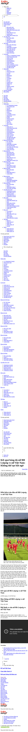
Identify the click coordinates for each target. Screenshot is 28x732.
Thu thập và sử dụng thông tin (11, 716)
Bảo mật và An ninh (8, 723)
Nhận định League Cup (12, 35)
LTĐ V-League (10, 63)
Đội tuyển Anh (10, 27)
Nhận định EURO (11, 203)
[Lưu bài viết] (4, 449)
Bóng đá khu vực (5, 701)
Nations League (10, 86)
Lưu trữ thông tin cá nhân (10, 717)
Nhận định (6, 69)
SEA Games (9, 89)
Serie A (8, 74)
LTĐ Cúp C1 (10, 126)
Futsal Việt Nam (10, 52)
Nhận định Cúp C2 (11, 195)
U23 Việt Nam (10, 51)
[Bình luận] (4, 451)
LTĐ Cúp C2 (10, 136)
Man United (6, 240)
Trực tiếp (6, 98)
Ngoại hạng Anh (7, 23)
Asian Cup (9, 215)
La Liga (8, 39)
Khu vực (6, 209)
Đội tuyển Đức (10, 177)
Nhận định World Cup (12, 200)
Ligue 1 (8, 77)
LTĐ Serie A (10, 59)
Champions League (11, 191)
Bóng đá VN (4, 690)
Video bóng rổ (10, 222)
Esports (8, 226)
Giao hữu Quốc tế (6, 671)
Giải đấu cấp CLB (8, 189)
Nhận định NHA (11, 155)
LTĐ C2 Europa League (12, 65)
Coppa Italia (9, 173)
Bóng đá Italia (7, 168)
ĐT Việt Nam (10, 141)
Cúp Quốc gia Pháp (11, 188)
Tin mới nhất (7, 22)
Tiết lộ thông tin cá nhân (9, 720)
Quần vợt (9, 223)
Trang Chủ (3, 677)
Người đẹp (6, 239)
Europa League (10, 193)
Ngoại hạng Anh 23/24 (9, 236)
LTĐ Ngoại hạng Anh (12, 56)
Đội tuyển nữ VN (11, 50)
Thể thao (6, 219)
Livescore (6, 54)
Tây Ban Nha (7, 36)
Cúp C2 (8, 79)
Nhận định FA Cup (11, 32)
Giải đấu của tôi (10, 67)
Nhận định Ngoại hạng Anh (13, 30)
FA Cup (8, 31)
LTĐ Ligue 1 (10, 62)
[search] (18, 15)
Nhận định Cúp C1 (11, 192)
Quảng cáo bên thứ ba (9, 721)
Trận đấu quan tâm (11, 66)
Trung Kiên (24, 469)
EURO (8, 85)
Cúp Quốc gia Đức (11, 181)
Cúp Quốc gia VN (11, 48)
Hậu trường (6, 91)
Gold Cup (9, 208)
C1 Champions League (12, 105)
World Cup (9, 83)
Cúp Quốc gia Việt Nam (12, 147)
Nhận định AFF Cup (11, 214)
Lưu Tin (7, 658)
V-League (9, 46)
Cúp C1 (8, 70)
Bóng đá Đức (7, 176)
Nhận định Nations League (13, 205)
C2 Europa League (11, 114)
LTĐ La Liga (10, 58)
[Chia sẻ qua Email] (4, 664)
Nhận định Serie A (11, 172)
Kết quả (5, 97)
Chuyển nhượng (7, 90)
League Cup (9, 34)
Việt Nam (6, 43)
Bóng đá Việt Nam (8, 140)
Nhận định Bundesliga (12, 180)
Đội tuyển (6, 197)
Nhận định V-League (12, 47)
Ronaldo (6, 244)
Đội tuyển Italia (10, 169)
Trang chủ (6, 455)
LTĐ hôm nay (4, 685)
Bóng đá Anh (7, 151)
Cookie (5, 719)
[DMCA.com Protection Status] (5, 727)
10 (4, 16)
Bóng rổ (8, 220)
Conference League (11, 196)
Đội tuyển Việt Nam (11, 44)
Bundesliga (9, 75)
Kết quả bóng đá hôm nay (9, 674)
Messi (5, 243)
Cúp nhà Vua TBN (11, 42)
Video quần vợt (10, 224)
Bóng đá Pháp (7, 183)
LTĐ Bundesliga (10, 60)
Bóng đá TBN (7, 161)
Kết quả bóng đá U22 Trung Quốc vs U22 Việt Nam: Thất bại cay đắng (15, 648)
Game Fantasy (7, 24)
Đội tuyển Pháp (10, 184)
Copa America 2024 (11, 207)
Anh (5, 26)
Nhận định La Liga (11, 40)
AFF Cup (9, 87)
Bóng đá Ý (3, 694)
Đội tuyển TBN (10, 38)
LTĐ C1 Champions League (13, 55)
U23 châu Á (9, 211)
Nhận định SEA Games (12, 218)
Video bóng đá (10, 228)
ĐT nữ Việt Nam (11, 145)
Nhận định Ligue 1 (11, 187)
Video (5, 227)
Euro (8, 201)
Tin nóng (6, 95)
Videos (2, 684)
